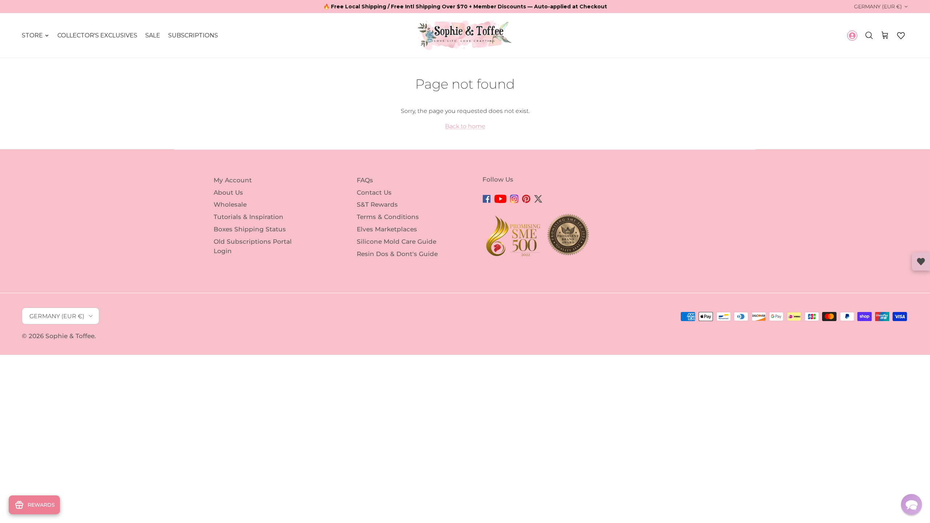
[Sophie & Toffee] (465, 35)
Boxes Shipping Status (250, 229)
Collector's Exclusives (97, 35)
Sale (152, 35)
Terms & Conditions (388, 216)
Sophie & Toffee (69, 336)
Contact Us (374, 192)
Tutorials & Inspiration (248, 216)
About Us (228, 192)
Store (32, 35)
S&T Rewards (377, 204)
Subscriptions (193, 35)
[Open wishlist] (921, 261)
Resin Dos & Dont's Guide (397, 253)
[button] (901, 35)
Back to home (465, 126)
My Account (233, 180)
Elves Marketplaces (387, 229)
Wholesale (230, 204)
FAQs (365, 180)
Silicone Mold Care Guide (396, 241)
